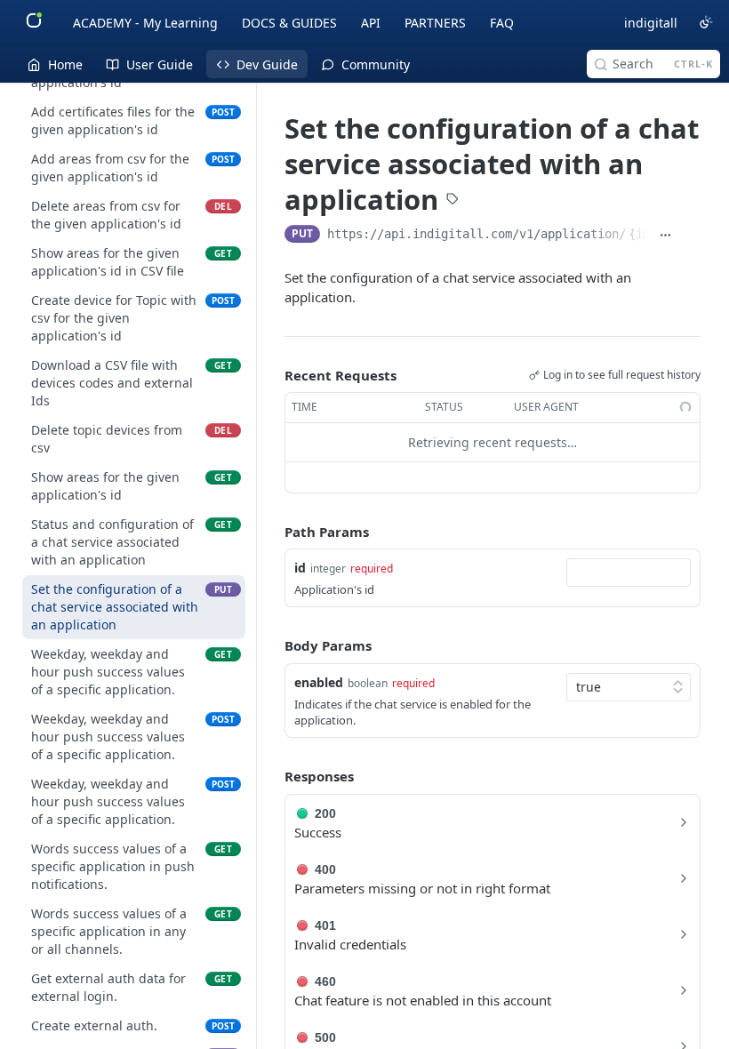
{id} (643, 234)
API (371, 22)
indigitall (650, 22)
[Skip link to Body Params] (272, 646)
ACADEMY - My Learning (145, 22)
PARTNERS (435, 22)
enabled (318, 682)
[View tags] (452, 200)
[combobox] (628, 572)
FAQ (502, 22)
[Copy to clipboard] (691, 235)
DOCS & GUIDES (289, 22)
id (300, 567)
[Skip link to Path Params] (272, 531)
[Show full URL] (665, 235)
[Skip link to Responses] (272, 777)
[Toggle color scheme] (706, 22)
